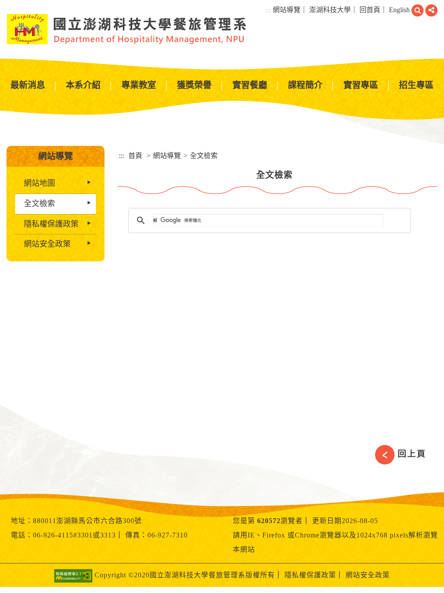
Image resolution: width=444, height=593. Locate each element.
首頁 (135, 155)
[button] (417, 10)
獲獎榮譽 (194, 85)
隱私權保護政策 (51, 224)
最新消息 (27, 85)
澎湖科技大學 (330, 9)
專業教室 (138, 85)
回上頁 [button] (412, 453)
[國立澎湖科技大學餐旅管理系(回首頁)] (126, 29)
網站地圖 (39, 183)
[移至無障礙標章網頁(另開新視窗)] (73, 575)
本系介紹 (83, 85)
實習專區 (360, 85)
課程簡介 (305, 85)
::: (268, 10)
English (399, 9)
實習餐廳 (249, 85)
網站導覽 (286, 9)
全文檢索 (39, 203)
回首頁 (369, 9)
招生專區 (416, 85)
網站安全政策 (47, 244)
